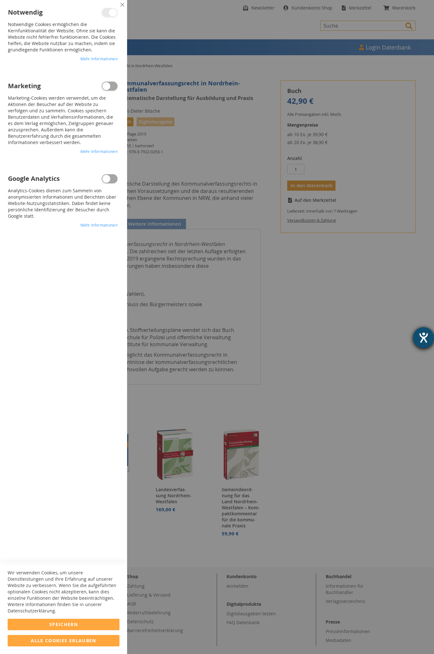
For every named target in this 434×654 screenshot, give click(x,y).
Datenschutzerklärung (31, 611)
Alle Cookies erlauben (63, 640)
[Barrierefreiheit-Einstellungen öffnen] (423, 337)
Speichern (63, 624)
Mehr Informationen (99, 58)
